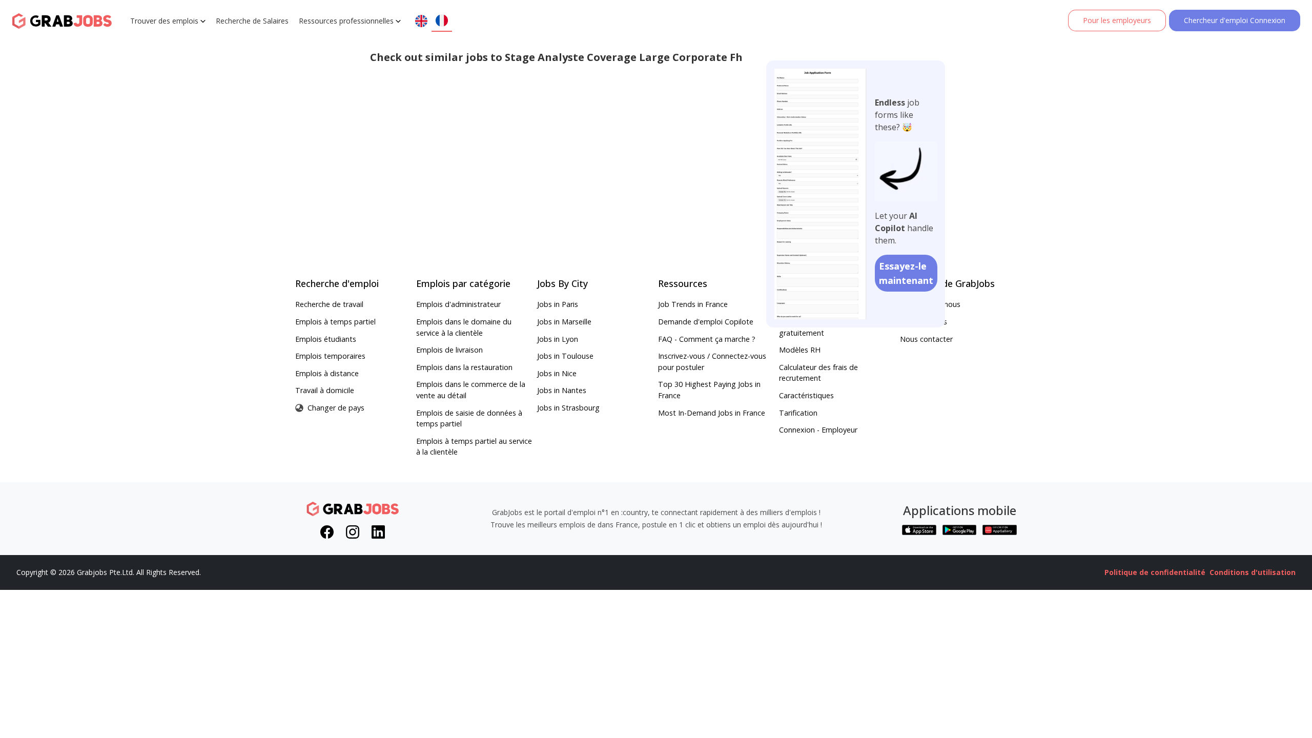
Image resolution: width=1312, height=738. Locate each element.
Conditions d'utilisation (1253, 572)
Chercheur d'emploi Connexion (1234, 20)
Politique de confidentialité (1154, 572)
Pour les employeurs (1117, 20)
